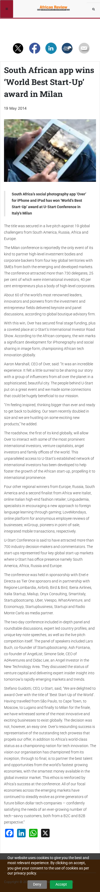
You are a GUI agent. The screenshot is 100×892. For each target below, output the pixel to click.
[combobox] (93, 9)
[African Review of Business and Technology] (54, 6)
